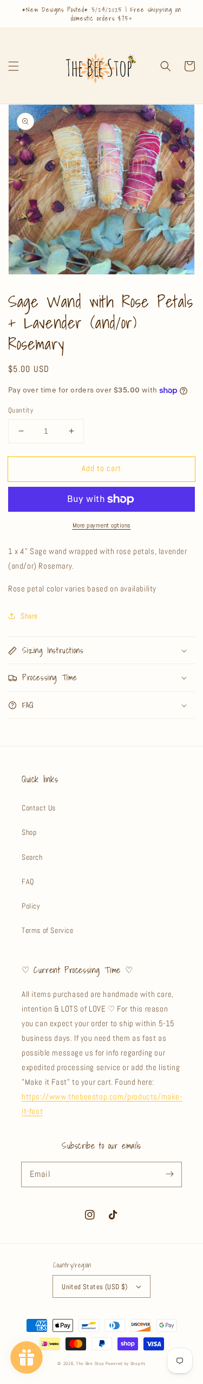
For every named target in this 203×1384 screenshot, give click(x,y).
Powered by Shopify (126, 1363)
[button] (13, 66)
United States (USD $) (94, 1286)
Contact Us (39, 808)
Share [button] (29, 616)
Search (32, 857)
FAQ (28, 881)
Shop (29, 832)
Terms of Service (48, 930)
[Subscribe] (169, 1174)
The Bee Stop (90, 1363)
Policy (31, 906)
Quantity (20, 410)
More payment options (102, 525)
